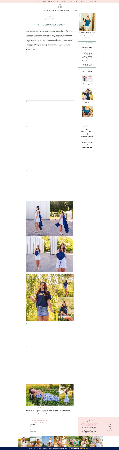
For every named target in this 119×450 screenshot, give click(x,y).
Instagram (38, 413)
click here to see (33, 40)
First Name (32, 427)
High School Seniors (50, 19)
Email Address (33, 424)
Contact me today (58, 411)
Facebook (50, 413)
